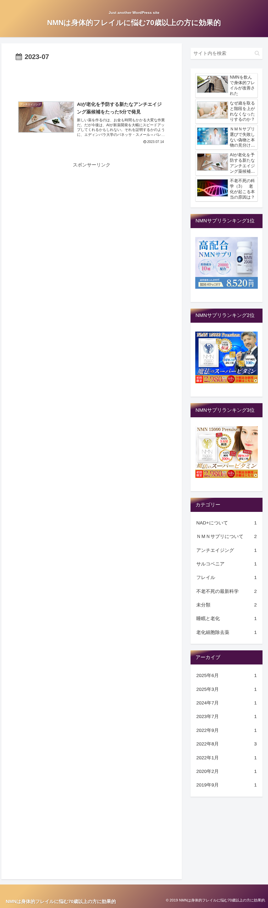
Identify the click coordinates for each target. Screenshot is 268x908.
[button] (257, 53)
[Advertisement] (92, 79)
